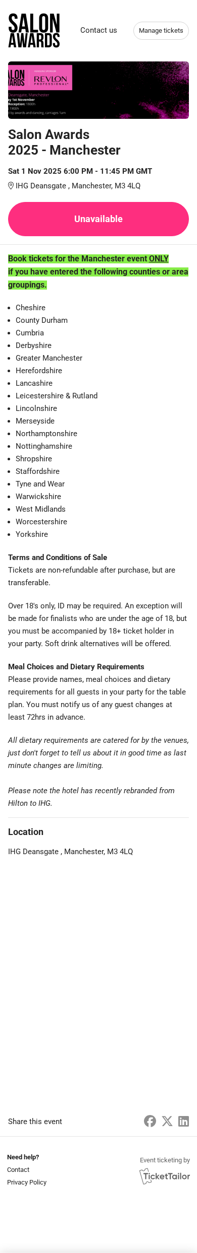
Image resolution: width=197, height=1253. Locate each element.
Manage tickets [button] (161, 30)
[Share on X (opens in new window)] (167, 1121)
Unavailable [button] (98, 219)
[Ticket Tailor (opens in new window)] (164, 1176)
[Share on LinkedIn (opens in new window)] (183, 1121)
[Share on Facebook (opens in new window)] (150, 1121)
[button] (25, 1169)
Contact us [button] (98, 30)
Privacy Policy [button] (26, 1182)
